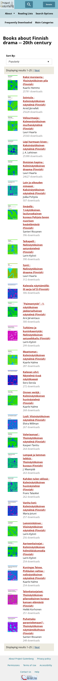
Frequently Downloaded (18, 22)
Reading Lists (25, 13)
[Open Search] (29, 4)
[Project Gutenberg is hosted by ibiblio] (29, 679)
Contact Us (25, 671)
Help (37, 671)
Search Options (44, 13)
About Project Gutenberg (21, 658)
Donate (49, 4)
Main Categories (44, 22)
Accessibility (46, 665)
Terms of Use (29, 665)
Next (37, 70)
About (10, 13)
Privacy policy (44, 658)
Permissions (14, 665)
